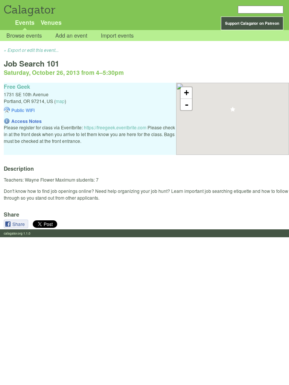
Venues (51, 22)
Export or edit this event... (33, 50)
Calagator (29, 9)
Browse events (24, 35)
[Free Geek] (232, 111)
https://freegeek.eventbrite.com (115, 127)
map (60, 101)
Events (25, 22)
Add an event (71, 35)
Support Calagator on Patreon (252, 23)
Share (19, 224)
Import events (117, 35)
